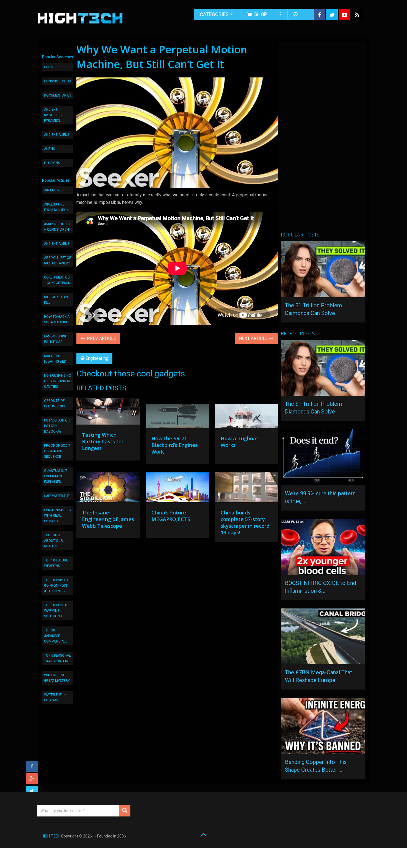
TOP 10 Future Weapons (56, 563)
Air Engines (53, 190)
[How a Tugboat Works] (246, 414)
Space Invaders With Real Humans (57, 515)
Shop (260, 14)
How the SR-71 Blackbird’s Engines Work (174, 445)
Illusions (52, 163)
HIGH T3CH (51, 836)
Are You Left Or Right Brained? (57, 260)
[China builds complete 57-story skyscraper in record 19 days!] (246, 488)
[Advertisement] (322, 139)
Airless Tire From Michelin (56, 207)
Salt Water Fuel (57, 496)
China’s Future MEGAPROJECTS (170, 515)
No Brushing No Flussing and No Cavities (58, 381)
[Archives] (296, 14)
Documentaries (57, 95)
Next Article (254, 338)
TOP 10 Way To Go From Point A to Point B (56, 585)
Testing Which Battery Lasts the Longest (103, 441)
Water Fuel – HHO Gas (55, 697)
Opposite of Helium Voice (55, 403)
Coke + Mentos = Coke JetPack (57, 280)
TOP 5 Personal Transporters (57, 658)
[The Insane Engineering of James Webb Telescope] (108, 488)
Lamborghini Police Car (55, 339)
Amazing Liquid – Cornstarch (57, 226)
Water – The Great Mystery (57, 678)
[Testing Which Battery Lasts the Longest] (108, 412)
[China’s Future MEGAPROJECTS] (177, 488)
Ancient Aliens (56, 135)
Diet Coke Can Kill (56, 300)
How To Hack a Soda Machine (56, 319)
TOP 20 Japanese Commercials (55, 635)
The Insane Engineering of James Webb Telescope (108, 519)
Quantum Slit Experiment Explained (55, 476)
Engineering (97, 358)
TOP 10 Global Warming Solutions (56, 610)
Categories (214, 14)
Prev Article (101, 338)
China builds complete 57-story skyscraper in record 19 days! (245, 522)
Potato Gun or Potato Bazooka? (57, 425)
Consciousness (57, 81)
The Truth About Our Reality (53, 540)
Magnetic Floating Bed (55, 358)
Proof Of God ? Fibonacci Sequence (57, 451)
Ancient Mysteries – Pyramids (54, 115)
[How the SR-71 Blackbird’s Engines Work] (177, 414)
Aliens (49, 149)
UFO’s (48, 67)
